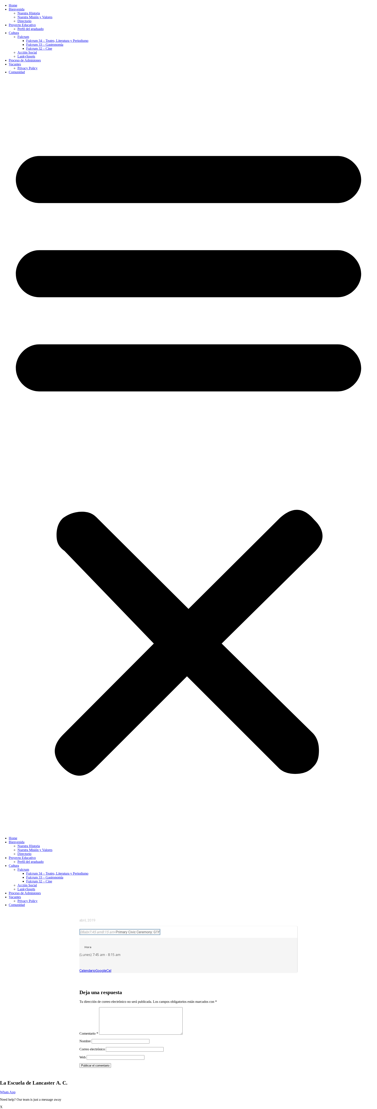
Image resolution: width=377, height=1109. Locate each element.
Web (82, 1057)
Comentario (88, 1033)
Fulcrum (23, 37)
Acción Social (27, 52)
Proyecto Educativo (22, 25)
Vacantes (15, 64)
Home (13, 5)
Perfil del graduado (30, 29)
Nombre (85, 1041)
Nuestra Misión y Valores (34, 17)
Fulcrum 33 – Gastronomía (44, 44)
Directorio (24, 21)
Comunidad (17, 72)
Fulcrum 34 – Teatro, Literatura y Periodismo (57, 41)
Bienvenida (16, 9)
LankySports (26, 56)
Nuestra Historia (28, 13)
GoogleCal (103, 971)
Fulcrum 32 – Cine (39, 48)
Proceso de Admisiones (25, 60)
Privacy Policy (27, 68)
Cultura (14, 33)
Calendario (87, 971)
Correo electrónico (92, 1049)
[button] (188, 455)
